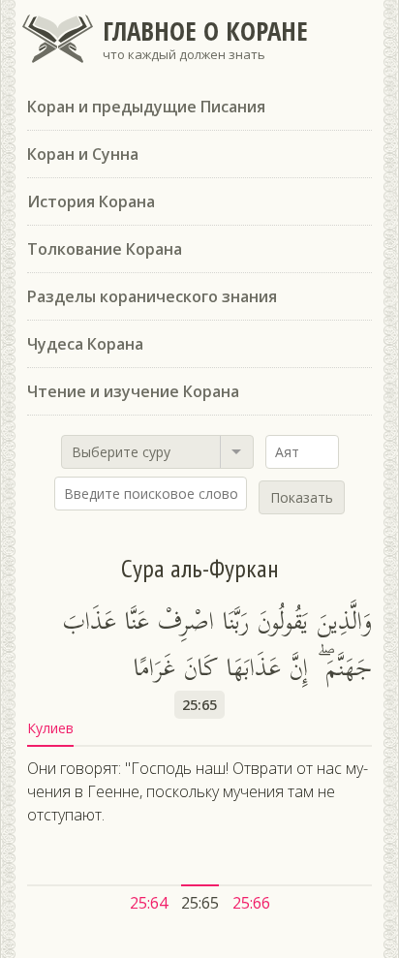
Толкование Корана (104, 249)
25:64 (149, 902)
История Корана (91, 201)
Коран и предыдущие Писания (146, 106)
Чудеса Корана (85, 344)
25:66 (251, 902)
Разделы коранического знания (152, 296)
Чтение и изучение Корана (133, 391)
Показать (301, 497)
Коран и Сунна (82, 154)
